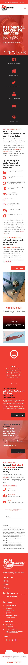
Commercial (6, 584)
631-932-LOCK (9, 626)
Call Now (19, 268)
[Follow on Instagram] (15, 640)
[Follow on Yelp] (12, 640)
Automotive (6, 583)
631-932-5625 (7, 262)
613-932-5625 (9, 445)
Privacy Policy (6, 588)
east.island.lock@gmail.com (12, 629)
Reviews (5, 585)
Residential (6, 581)
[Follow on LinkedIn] (10, 640)
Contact (5, 587)
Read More (19, 415)
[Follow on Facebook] (4, 640)
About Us (6, 580)
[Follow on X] (7, 640)
